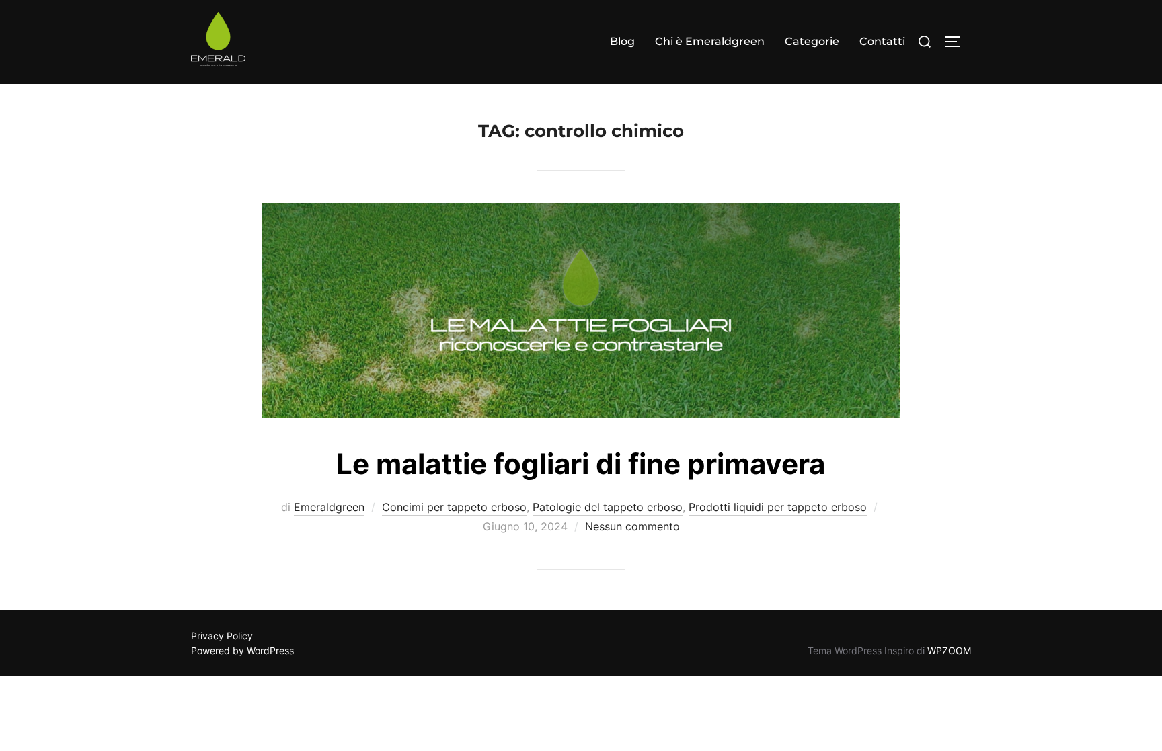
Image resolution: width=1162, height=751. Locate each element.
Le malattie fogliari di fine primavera (580, 463)
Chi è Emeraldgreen (710, 41)
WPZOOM (949, 650)
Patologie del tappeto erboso (608, 507)
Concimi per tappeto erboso (454, 507)
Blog (622, 41)
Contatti (882, 41)
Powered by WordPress (242, 650)
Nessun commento (632, 526)
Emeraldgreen (329, 507)
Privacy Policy (222, 635)
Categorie (812, 41)
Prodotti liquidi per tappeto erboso (778, 507)
